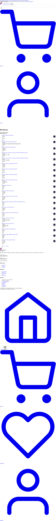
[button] (54, 136)
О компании (2, 0)
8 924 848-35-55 (3, 258)
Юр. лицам (4, 273)
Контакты (27, 0)
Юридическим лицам (19, 0)
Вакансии (4, 275)
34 (8, 143)
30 (4, 143)
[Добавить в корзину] (2, 139)
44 (8, 154)
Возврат (13, 0)
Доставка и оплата (8, 0)
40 (14, 143)
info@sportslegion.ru (5, 281)
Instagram (4, 286)
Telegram (3, 283)
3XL (6, 220)
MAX (3, 284)
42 (6, 154)
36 (10, 143)
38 (12, 143)
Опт (24, 0)
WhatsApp (4, 282)
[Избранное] (1, 8)
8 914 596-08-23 (30, 1)
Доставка (4, 265)
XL (5, 149)
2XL (3, 149)
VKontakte (4, 285)
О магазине (4, 271)
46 (19, 143)
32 (6, 143)
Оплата (3, 266)
